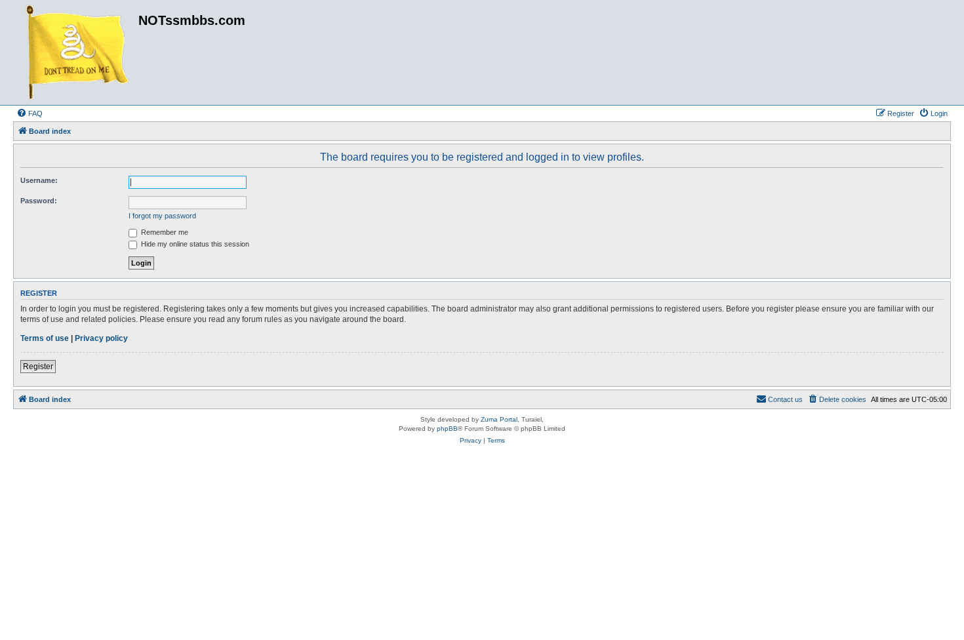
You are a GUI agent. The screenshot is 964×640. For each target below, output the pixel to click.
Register (38, 366)
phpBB (447, 428)
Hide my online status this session (194, 244)
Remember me (163, 232)
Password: (38, 201)
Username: (39, 180)
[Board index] (77, 52)
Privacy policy (101, 338)
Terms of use (44, 338)
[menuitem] (29, 113)
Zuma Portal (499, 419)
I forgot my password (162, 216)
